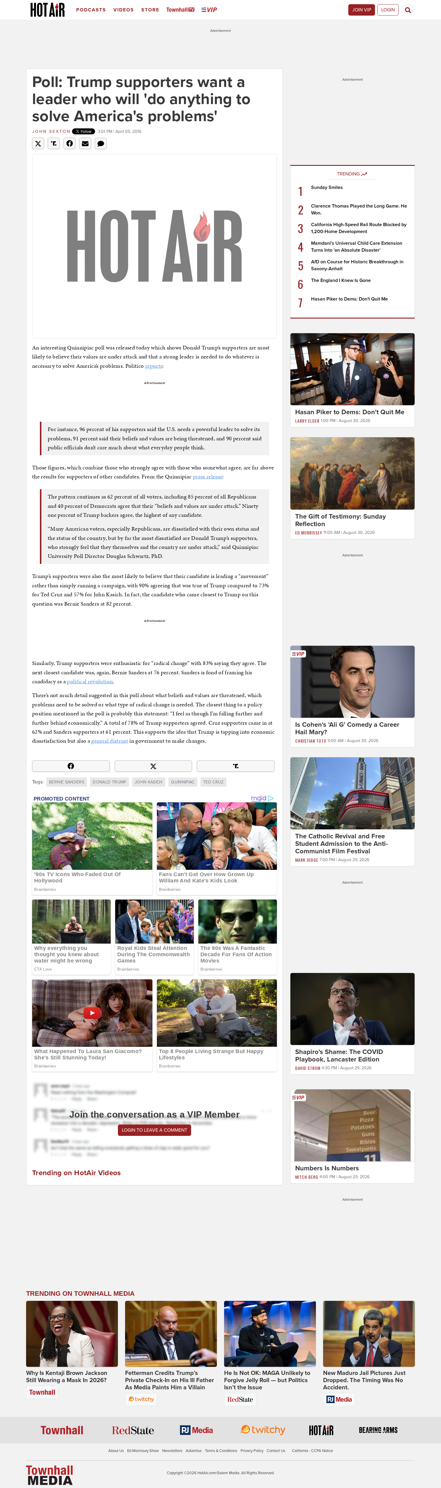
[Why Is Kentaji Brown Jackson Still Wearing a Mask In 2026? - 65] (72, 1334)
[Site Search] (408, 10)
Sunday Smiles (327, 187)
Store (150, 10)
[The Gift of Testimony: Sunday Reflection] (352, 473)
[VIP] (210, 10)
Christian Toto (310, 741)
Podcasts (91, 10)
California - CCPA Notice (312, 1450)
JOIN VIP (361, 10)
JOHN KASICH (149, 782)
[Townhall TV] (181, 10)
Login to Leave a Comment (154, 1130)
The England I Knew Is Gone (341, 280)
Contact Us (276, 1450)
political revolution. (90, 681)
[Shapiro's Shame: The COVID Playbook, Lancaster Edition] (352, 1009)
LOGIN (388, 10)
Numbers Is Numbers (327, 1168)
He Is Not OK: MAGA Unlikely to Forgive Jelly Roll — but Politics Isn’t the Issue (267, 1380)
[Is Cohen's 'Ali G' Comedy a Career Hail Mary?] (352, 681)
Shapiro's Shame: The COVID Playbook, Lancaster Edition (339, 1055)
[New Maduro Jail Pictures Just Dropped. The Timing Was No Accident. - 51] (369, 1334)
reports (153, 366)
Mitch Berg (306, 1177)
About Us (116, 1450)
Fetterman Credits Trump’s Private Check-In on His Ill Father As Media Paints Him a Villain (169, 1380)
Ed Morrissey (308, 532)
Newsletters (172, 1450)
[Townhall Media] (49, 1474)
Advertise (194, 1450)
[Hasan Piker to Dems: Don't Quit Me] (352, 369)
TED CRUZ (213, 782)
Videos (123, 10)
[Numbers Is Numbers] (352, 1125)
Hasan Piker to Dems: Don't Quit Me (349, 299)
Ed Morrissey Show (143, 1450)
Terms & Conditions (221, 1450)
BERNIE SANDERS (66, 782)
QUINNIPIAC (183, 782)
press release (208, 476)
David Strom (307, 1068)
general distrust (109, 741)
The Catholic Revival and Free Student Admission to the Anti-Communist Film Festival (341, 843)
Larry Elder (307, 421)
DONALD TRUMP (109, 782)
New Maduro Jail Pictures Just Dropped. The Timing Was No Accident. (364, 1380)
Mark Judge (306, 860)
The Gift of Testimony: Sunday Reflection (340, 520)
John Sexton (51, 131)
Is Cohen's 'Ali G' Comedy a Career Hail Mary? (347, 728)
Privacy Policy (252, 1450)
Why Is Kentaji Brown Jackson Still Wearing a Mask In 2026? (66, 1377)
